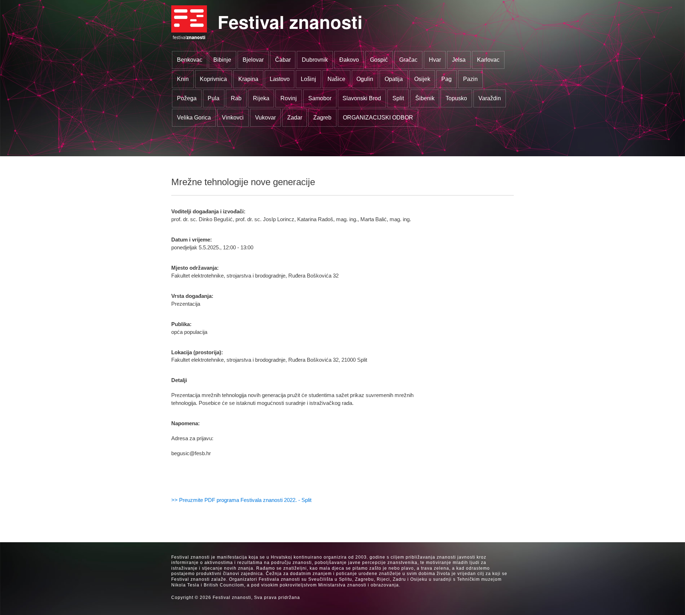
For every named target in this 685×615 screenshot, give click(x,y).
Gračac (408, 60)
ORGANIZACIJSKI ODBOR (378, 118)
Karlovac (488, 60)
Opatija (394, 79)
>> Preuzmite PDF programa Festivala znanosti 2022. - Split (241, 500)
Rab (236, 98)
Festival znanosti (290, 21)
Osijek (422, 79)
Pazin (470, 79)
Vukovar (265, 118)
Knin (183, 79)
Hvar (435, 60)
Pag (446, 79)
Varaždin (489, 98)
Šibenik (425, 98)
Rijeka (261, 98)
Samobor (319, 98)
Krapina (248, 79)
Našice (336, 79)
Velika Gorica (194, 118)
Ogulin (364, 79)
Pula (213, 98)
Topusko (456, 98)
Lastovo (280, 79)
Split (398, 98)
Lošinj (308, 79)
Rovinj (288, 98)
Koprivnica (213, 79)
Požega (187, 98)
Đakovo (349, 60)
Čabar (283, 60)
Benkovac (189, 60)
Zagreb (322, 118)
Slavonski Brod (361, 98)
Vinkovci (233, 118)
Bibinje (222, 60)
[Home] (189, 23)
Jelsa (459, 60)
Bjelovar (253, 60)
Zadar (294, 118)
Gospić (379, 60)
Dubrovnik (315, 60)
